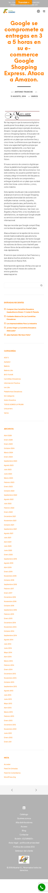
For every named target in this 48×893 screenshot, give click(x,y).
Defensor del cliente (24, 851)
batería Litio (8, 370)
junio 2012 (8, 733)
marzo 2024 (8, 452)
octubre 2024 (9, 448)
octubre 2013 (9, 682)
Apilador (7, 362)
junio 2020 (8, 550)
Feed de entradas (11, 768)
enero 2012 (8, 737)
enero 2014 (8, 669)
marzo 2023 (8, 478)
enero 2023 (8, 486)
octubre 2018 (9, 580)
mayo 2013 (8, 703)
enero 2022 (8, 512)
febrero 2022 (9, 508)
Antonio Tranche (24, 92)
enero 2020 (8, 554)
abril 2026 (8, 435)
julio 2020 (7, 546)
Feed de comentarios (12, 773)
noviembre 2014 (10, 627)
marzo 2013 (8, 712)
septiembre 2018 (10, 584)
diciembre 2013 (10, 674)
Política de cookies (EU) (24, 846)
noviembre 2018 (10, 576)
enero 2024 (8, 457)
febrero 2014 (9, 665)
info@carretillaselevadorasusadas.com (24, 5)
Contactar (24, 834)
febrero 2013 (9, 716)
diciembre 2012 (10, 725)
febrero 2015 (9, 614)
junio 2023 (8, 474)
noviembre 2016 (10, 601)
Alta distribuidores (24, 822)
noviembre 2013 (10, 678)
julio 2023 (7, 469)
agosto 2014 (8, 639)
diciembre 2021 (10, 516)
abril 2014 (7, 657)
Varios (34, 96)
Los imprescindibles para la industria (22, 323)
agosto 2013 (8, 691)
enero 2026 (8, 440)
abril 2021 (7, 542)
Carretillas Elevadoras (12, 379)
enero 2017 (8, 593)
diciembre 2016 (10, 597)
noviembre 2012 (10, 729)
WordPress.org (10, 777)
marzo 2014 (8, 661)
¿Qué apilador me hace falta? (19, 335)
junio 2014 (8, 648)
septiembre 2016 (10, 610)
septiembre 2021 (10, 529)
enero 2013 (8, 720)
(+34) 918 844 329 (32, 2)
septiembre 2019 (10, 559)
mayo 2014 (8, 652)
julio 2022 (7, 503)
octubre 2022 (9, 491)
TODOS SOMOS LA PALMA (14, 404)
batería (6, 366)
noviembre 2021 (10, 520)
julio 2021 (7, 537)
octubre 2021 (9, 525)
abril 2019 (7, 567)
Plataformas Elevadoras (13, 391)
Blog (24, 830)
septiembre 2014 (10, 635)
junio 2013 (8, 699)
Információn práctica (12, 383)
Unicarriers (8, 408)
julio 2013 (7, 695)
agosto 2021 (8, 533)
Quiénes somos (24, 818)
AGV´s (6, 357)
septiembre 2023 (10, 461)
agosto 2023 (8, 465)
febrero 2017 (9, 588)
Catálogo (24, 814)
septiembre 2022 (10, 495)
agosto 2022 (8, 499)
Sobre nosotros (10, 400)
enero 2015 (8, 618)
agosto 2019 (8, 563)
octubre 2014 (9, 631)
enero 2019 (8, 571)
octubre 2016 (9, 605)
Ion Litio (7, 387)
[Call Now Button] (41, 887)
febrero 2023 (9, 482)
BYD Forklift (8, 374)
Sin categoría (9, 396)
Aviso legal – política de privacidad (24, 842)
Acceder (7, 764)
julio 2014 (7, 644)
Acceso (24, 826)
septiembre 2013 (10, 686)
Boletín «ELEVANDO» (24, 838)
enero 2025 (8, 444)
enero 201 (7, 742)
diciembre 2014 (10, 622)
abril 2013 (7, 708)
